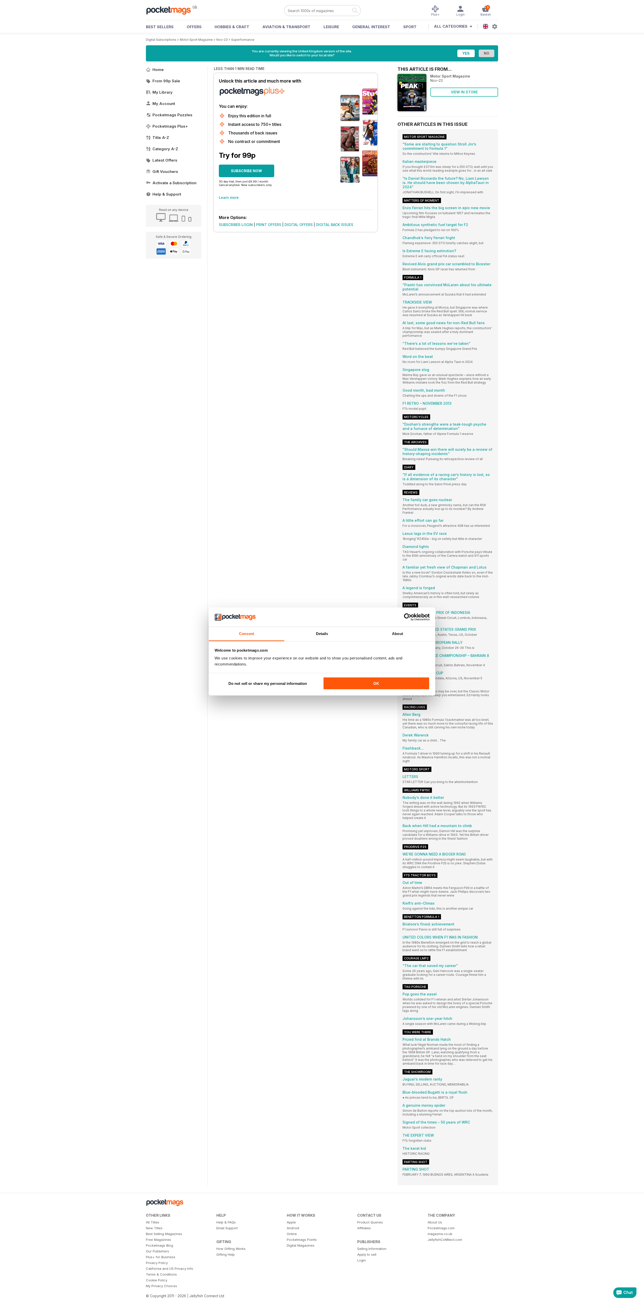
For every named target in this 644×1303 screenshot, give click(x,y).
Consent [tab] (246, 633)
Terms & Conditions (161, 1274)
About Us (435, 1222)
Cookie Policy (156, 1280)
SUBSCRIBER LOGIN (236, 224)
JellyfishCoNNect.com (445, 1240)
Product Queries (370, 1222)
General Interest (371, 26)
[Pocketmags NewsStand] (171, 10)
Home (158, 69)
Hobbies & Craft (232, 26)
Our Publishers (157, 1251)
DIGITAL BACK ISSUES (334, 224)
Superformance (242, 40)
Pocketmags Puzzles (172, 115)
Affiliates (364, 1228)
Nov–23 (222, 40)
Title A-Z (160, 137)
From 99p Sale (166, 81)
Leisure (331, 26)
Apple (291, 1222)
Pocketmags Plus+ (170, 126)
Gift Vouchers (165, 171)
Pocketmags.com (441, 1228)
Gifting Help (225, 1254)
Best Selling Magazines (164, 1234)
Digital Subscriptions (161, 40)
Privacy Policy (157, 1263)
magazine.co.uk (440, 1234)
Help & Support (166, 194)
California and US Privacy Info (169, 1269)
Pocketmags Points (302, 1240)
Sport (410, 26)
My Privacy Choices (161, 1286)
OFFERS (194, 26)
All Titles (152, 1222)
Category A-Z (165, 148)
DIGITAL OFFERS (299, 224)
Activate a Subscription (174, 182)
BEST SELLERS (160, 26)
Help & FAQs (226, 1222)
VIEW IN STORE (464, 92)
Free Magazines (158, 1240)
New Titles (154, 1228)
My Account (163, 103)
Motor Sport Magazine (196, 40)
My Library (162, 92)
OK (376, 683)
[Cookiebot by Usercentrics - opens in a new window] (408, 617)
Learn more (229, 197)
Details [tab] (322, 633)
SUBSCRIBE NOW (246, 171)
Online (292, 1234)
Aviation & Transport (286, 26)
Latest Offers (164, 160)
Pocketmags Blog (159, 1245)
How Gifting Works (231, 1249)
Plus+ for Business (160, 1257)
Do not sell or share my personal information (267, 683)
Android (293, 1228)
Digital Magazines (300, 1245)
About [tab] (397, 633)
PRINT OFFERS (268, 224)
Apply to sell (366, 1254)
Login (361, 1260)
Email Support (227, 1228)
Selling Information (371, 1249)
